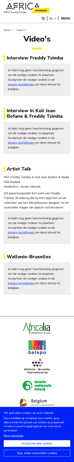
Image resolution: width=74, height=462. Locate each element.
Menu (65, 18)
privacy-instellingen (21, 84)
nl (53, 18)
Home (7, 30)
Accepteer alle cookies (37, 443)
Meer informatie (13, 435)
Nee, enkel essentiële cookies (37, 453)
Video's (20, 30)
